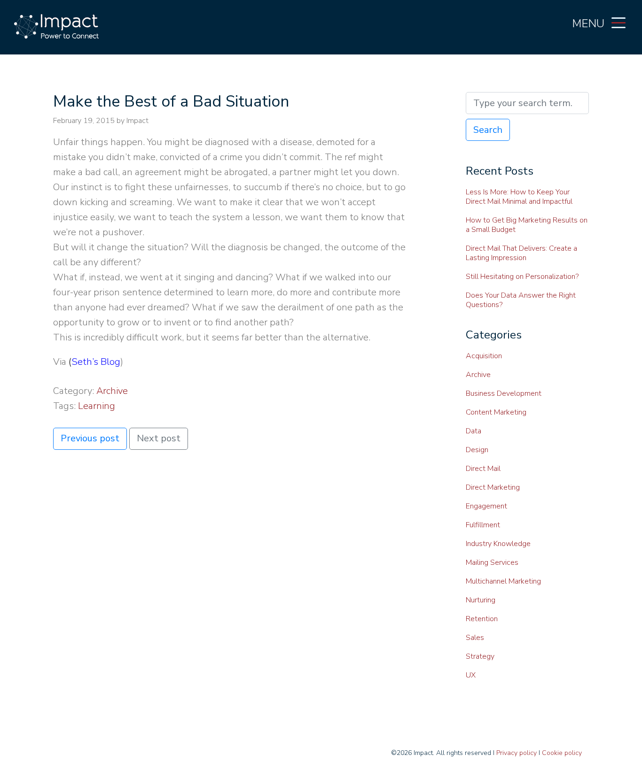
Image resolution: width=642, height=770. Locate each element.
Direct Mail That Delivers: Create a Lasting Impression (521, 253)
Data (473, 431)
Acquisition (484, 356)
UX (471, 675)
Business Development (503, 393)
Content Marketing (496, 412)
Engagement (486, 506)
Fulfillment (483, 525)
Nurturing (480, 600)
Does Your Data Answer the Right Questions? (521, 300)
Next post (158, 438)
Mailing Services (492, 562)
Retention (482, 619)
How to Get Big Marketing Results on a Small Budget (526, 225)
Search (487, 129)
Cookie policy (562, 752)
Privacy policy (516, 752)
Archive (112, 391)
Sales (475, 637)
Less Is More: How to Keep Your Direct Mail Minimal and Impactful (519, 197)
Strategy (480, 656)
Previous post (90, 438)
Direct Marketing (493, 487)
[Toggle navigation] (618, 22)
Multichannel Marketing (503, 581)
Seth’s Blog (95, 361)
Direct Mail (483, 468)
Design (477, 450)
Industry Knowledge (498, 544)
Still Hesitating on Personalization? (522, 276)
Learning (96, 406)
